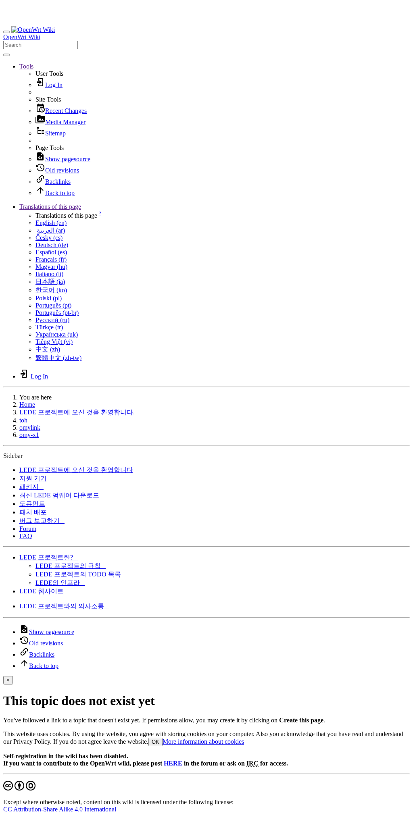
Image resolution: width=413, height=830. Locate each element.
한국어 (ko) (51, 290)
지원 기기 (33, 478)
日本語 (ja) (50, 281)
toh (23, 420)
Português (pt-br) (57, 312)
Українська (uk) (56, 334)
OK (155, 742)
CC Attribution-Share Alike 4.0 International (59, 809)
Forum (27, 528)
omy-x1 (29, 434)
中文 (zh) (47, 349)
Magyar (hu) (51, 266)
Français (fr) (51, 259)
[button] (26, 66)
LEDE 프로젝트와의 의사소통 (64, 606)
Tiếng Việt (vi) (54, 341)
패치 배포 (35, 512)
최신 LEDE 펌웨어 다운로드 (59, 495)
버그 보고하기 (42, 520)
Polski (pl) (48, 298)
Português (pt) (53, 305)
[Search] (6, 55)
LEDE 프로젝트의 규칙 (70, 565)
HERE (173, 763)
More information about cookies (203, 741)
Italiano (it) (49, 273)
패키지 (31, 486)
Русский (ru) (52, 319)
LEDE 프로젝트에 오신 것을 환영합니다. (77, 412)
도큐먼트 (32, 503)
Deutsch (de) (51, 244)
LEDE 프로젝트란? (48, 557)
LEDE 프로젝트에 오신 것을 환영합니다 (76, 469)
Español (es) (51, 252)
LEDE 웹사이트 (44, 591)
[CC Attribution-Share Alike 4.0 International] (19, 788)
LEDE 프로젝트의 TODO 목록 (80, 574)
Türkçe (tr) (49, 327)
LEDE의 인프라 (60, 582)
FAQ (25, 536)
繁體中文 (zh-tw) (58, 357)
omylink (29, 427)
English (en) (51, 222)
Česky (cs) (49, 237)
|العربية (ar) (50, 230)
